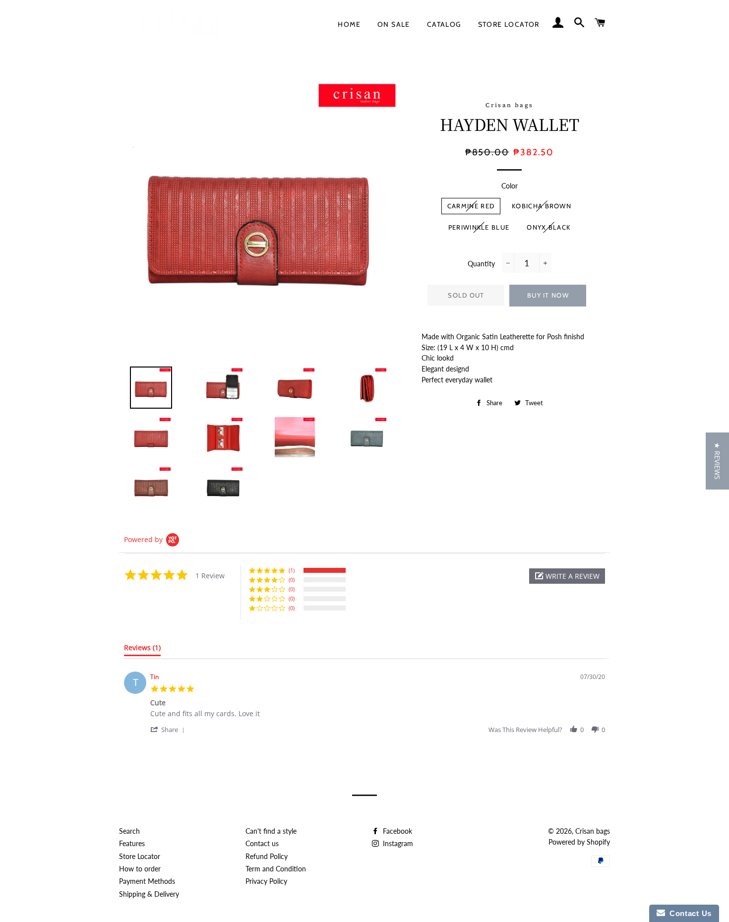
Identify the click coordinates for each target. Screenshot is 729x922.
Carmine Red (470, 206)
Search (129, 831)
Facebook (396, 831)
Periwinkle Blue (479, 227)
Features (132, 843)
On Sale (393, 24)
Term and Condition (275, 868)
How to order (140, 868)
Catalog (444, 24)
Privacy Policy (266, 881)
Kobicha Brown (541, 206)
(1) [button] (292, 570)
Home (349, 24)
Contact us (262, 843)
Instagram (397, 843)
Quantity (481, 263)
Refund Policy (266, 856)
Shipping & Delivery (149, 894)
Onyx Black (548, 227)
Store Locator (509, 24)
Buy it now (548, 295)
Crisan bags (592, 831)
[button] (567, 576)
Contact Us (688, 913)
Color (509, 186)
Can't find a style (271, 831)
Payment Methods (147, 881)
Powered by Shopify (579, 842)
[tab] (142, 649)
